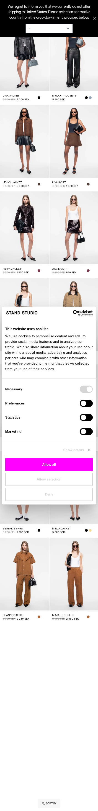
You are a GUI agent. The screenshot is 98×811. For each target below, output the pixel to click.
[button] (49, 803)
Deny (49, 494)
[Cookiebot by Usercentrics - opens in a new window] (73, 313)
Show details (73, 450)
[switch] (86, 403)
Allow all (49, 464)
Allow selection (49, 479)
